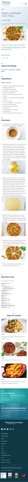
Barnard (6, 455)
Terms (9, 470)
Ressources (6, 462)
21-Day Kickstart (7, 399)
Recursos (5, 460)
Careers (2, 457)
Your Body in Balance (11, 47)
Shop (2, 448)
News (2, 438)
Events (2, 446)
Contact (2, 450)
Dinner (3, 71)
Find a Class (6, 415)
